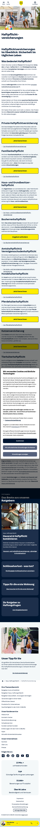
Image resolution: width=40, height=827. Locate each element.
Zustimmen (20, 441)
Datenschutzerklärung (13, 420)
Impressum (15, 427)
